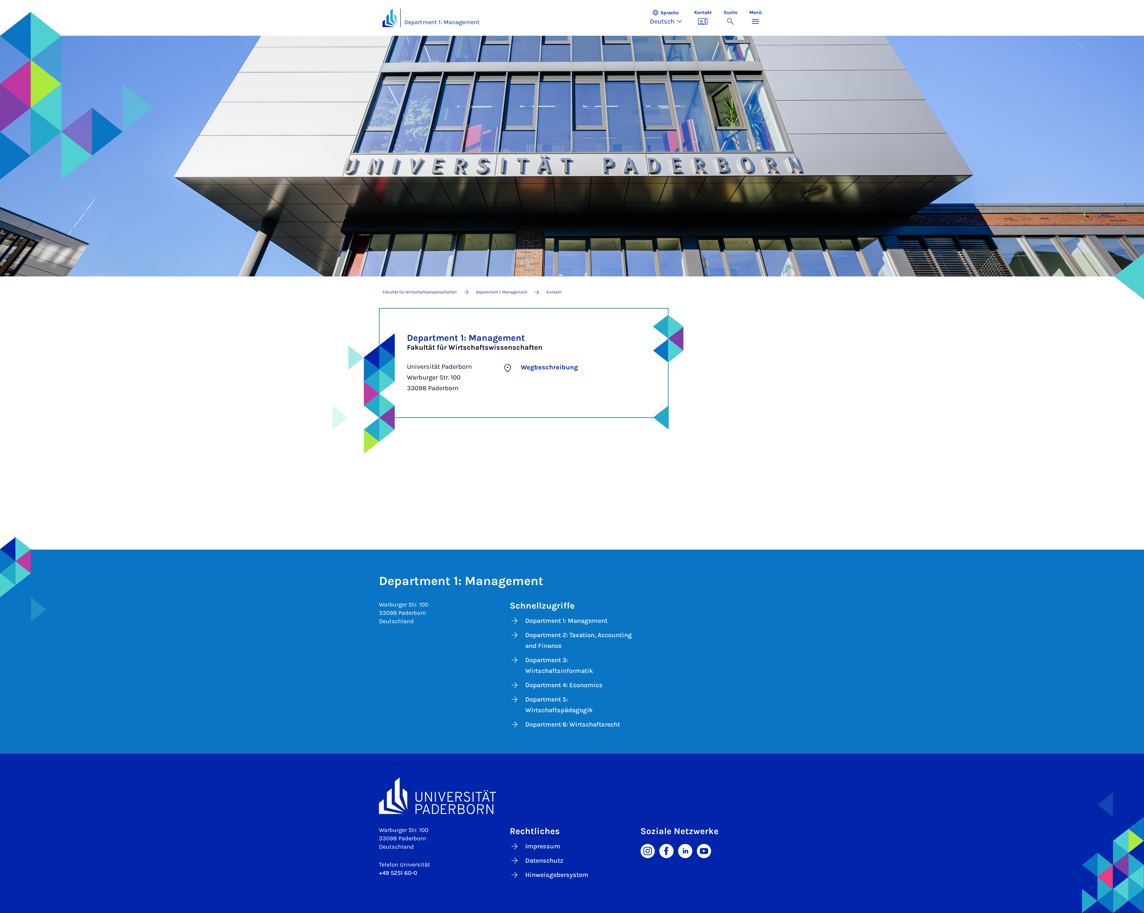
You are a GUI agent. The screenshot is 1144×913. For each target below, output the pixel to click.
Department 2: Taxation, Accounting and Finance (578, 640)
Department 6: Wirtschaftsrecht (572, 724)
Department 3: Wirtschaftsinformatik (559, 665)
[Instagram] (648, 850)
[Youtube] (704, 850)
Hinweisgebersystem (556, 875)
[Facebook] (666, 850)
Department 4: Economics (564, 685)
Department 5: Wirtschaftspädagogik (559, 705)
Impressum (542, 846)
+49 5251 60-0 (398, 873)
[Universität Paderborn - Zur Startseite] (390, 18)
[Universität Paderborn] (572, 795)
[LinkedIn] (685, 850)
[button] (669, 18)
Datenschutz (544, 860)
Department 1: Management (442, 22)
